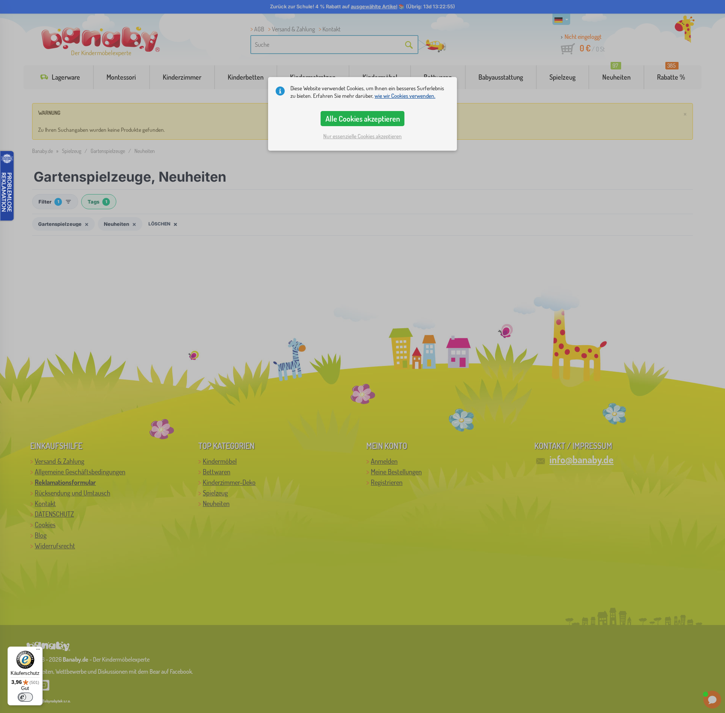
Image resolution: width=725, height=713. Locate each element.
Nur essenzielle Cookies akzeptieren (362, 136)
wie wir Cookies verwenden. (405, 95)
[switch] (25, 697)
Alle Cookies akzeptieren (362, 118)
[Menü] (38, 651)
